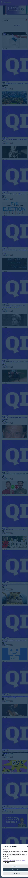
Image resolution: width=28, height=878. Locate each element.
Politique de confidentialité (9, 860)
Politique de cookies (20, 860)
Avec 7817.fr (5, 862)
